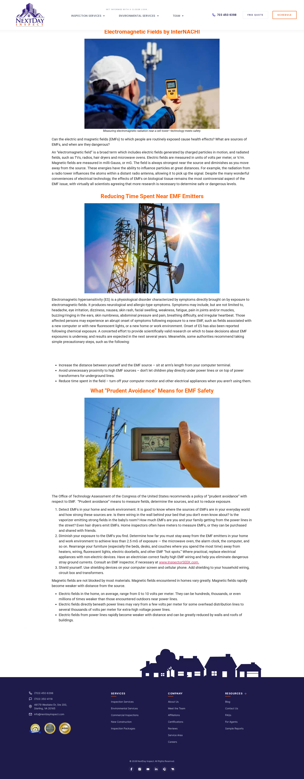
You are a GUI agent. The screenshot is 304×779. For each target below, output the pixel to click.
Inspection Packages (123, 728)
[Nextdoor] (173, 769)
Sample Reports (234, 728)
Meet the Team (176, 708)
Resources (234, 693)
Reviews (173, 728)
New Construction (121, 721)
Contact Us (231, 708)
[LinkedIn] (156, 769)
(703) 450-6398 (43, 693)
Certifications (175, 721)
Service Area (175, 735)
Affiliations (174, 715)
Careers (172, 741)
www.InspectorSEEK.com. (179, 562)
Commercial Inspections (124, 715)
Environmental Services (137, 16)
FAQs (228, 715)
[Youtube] (148, 769)
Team (176, 16)
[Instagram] (139, 769)
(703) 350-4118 (43, 698)
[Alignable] (164, 769)
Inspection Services (86, 16)
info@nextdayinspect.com (49, 714)
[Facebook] (131, 769)
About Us (173, 701)
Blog (227, 701)
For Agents (231, 721)
